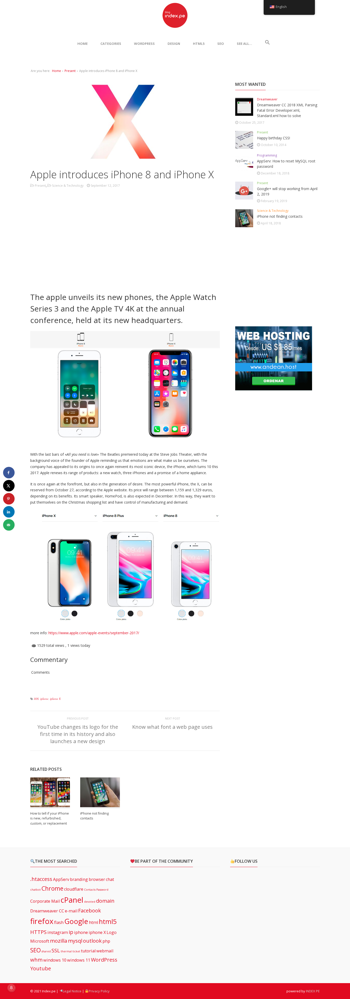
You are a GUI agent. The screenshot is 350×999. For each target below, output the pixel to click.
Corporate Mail (45, 901)
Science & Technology (68, 185)
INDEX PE (313, 991)
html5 (108, 921)
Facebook (89, 910)
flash (59, 922)
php (106, 941)
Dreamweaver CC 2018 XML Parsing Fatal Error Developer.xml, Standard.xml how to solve (287, 110)
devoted (89, 901)
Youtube (40, 968)
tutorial (88, 951)
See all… (244, 43)
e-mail (71, 911)
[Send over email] (9, 525)
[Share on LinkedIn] (9, 512)
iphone (44, 699)
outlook (92, 940)
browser (97, 879)
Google (76, 921)
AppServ (61, 879)
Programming (267, 155)
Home (56, 71)
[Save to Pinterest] (9, 499)
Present (70, 71)
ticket (76, 951)
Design (174, 43)
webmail (104, 951)
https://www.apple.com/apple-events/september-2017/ (93, 632)
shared (46, 951)
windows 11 (78, 960)
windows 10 (54, 960)
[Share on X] (9, 486)
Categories (110, 43)
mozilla (58, 940)
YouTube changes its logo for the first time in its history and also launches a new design (77, 734)
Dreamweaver (267, 99)
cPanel (71, 900)
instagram (57, 932)
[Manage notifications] (11, 988)
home (82, 43)
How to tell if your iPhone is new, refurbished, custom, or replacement (49, 818)
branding (79, 879)
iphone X (55, 699)
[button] (267, 43)
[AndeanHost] (273, 387)
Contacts (90, 889)
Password (102, 889)
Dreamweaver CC (47, 911)
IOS (36, 699)
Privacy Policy (99, 991)
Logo (112, 932)
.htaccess (41, 879)
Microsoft (39, 941)
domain (105, 900)
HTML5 (198, 43)
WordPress (144, 43)
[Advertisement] (125, 244)
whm (36, 959)
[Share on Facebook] (9, 472)
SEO (220, 43)
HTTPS (38, 932)
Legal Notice (72, 991)
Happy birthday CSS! (273, 138)
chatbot (35, 889)
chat (110, 879)
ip (71, 932)
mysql (75, 940)
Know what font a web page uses (172, 726)
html (93, 922)
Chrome (52, 888)
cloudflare (73, 889)
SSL (56, 950)
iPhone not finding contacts (280, 216)
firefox (41, 921)
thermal (66, 951)
